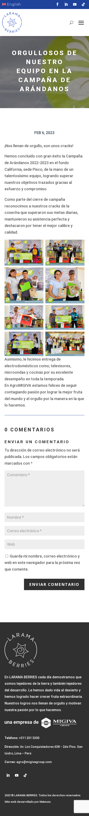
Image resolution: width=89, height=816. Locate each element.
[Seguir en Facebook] (57, 4)
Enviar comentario (54, 584)
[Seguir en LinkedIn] (66, 4)
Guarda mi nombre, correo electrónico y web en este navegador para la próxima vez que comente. (42, 562)
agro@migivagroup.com (34, 762)
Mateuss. (45, 801)
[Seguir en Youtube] (74, 4)
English (13, 4)
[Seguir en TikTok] (83, 4)
